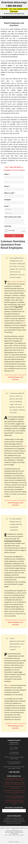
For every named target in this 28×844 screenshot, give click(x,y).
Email (7, 206)
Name (7, 174)
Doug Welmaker (14, 833)
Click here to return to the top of (15, 377)
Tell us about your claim (12, 217)
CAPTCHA (7, 226)
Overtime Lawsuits (19, 832)
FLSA (23, 323)
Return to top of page (14, 841)
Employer (7, 200)
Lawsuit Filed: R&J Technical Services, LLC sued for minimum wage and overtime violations (15, 802)
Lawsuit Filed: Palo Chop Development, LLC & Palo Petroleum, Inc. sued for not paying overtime (14, 792)
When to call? (9, 193)
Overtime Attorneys (14, 2)
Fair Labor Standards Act (17, 282)
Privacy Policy (16, 835)
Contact (10, 835)
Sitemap (21, 835)
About (6, 835)
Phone (7, 186)
